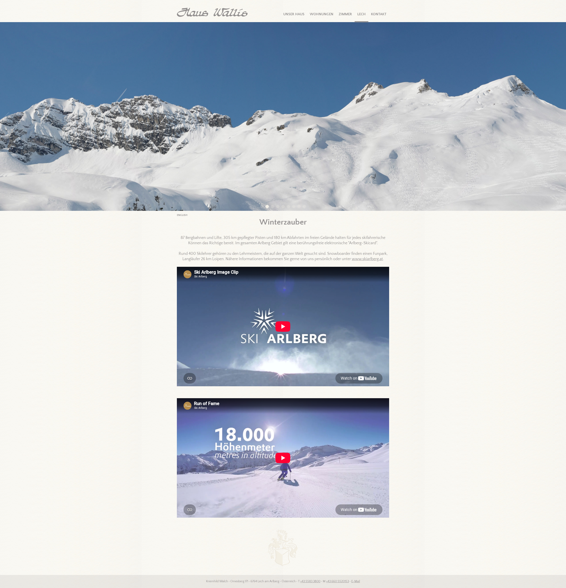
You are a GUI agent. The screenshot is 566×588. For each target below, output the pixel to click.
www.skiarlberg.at (367, 259)
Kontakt (378, 14)
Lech (361, 14)
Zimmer (345, 14)
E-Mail (355, 581)
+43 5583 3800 (310, 581)
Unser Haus (293, 14)
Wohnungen (321, 14)
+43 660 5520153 (337, 581)
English (182, 215)
